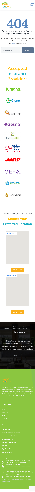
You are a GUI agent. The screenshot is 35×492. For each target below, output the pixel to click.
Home (13, 43)
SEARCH (28, 50)
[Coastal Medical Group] (6, 4)
